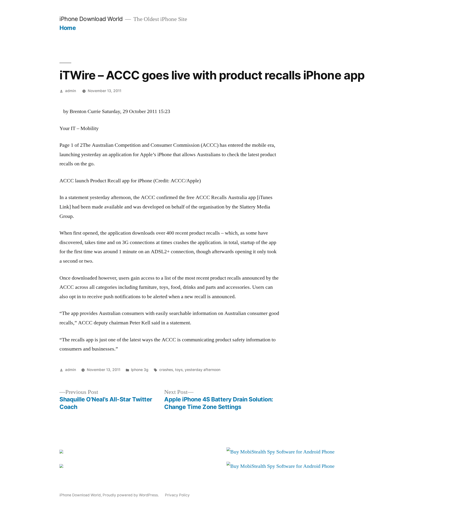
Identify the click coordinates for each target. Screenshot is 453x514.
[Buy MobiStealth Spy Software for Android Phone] (280, 452)
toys (179, 369)
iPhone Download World (91, 18)
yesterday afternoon (202, 369)
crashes (166, 369)
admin (70, 91)
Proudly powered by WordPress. (131, 495)
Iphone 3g (139, 369)
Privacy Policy (177, 495)
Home (67, 27)
